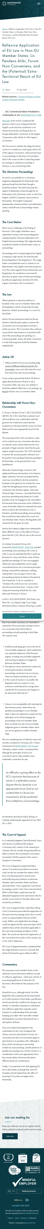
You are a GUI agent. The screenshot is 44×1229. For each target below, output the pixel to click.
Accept (22, 616)
